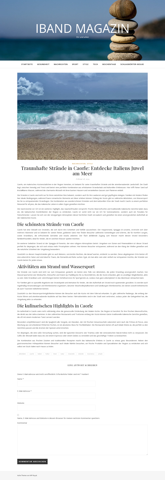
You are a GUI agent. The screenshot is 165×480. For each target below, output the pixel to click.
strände (81, 354)
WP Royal (33, 475)
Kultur (48, 354)
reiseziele (71, 354)
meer (55, 354)
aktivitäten (22, 354)
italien (40, 354)
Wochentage (109, 64)
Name (20, 379)
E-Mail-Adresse (24, 391)
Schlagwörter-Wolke (132, 64)
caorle (32, 354)
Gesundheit (43, 64)
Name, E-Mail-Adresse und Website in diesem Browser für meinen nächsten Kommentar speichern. (58, 418)
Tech (95, 64)
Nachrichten (61, 64)
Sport (75, 64)
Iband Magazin (82, 28)
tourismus (90, 354)
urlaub (100, 354)
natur (62, 354)
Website (20, 403)
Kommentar (22, 423)
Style (86, 64)
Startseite (27, 64)
